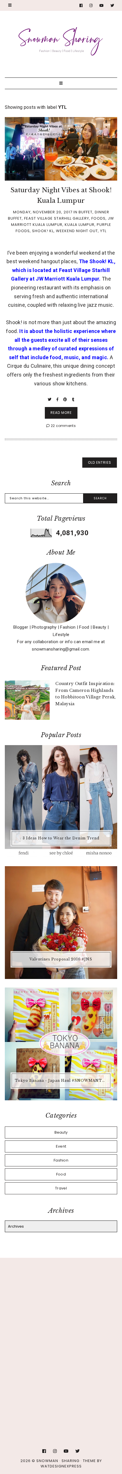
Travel (61, 1188)
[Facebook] (81, 5)
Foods (98, 218)
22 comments (63, 425)
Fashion (61, 1160)
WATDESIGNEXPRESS (61, 1466)
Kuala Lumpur (79, 224)
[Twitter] (112, 5)
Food (61, 1174)
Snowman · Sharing (57, 1460)
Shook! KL (43, 231)
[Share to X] (50, 399)
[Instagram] (91, 5)
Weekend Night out (77, 231)
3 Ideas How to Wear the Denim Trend (61, 838)
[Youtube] (101, 5)
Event (61, 1146)
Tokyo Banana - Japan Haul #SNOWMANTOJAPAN (62, 1080)
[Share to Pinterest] (65, 399)
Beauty (61, 1132)
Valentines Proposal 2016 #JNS (61, 959)
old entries (99, 462)
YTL (103, 231)
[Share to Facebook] (58, 399)
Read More (61, 412)
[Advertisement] (61, 1333)
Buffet (85, 212)
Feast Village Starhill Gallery (56, 218)
